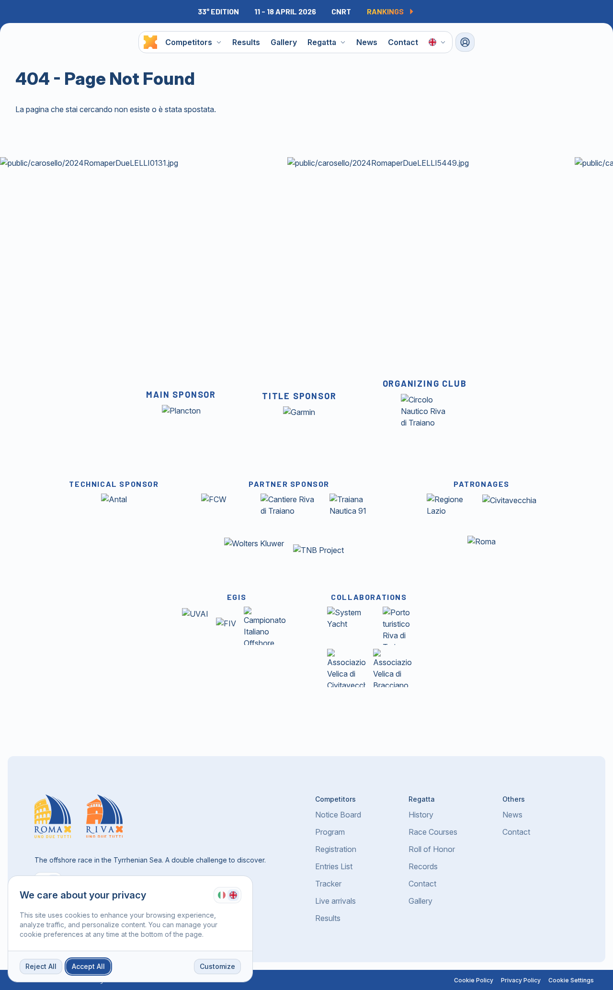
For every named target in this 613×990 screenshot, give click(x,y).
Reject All (41, 966)
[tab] (221, 895)
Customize (217, 966)
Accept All (88, 966)
